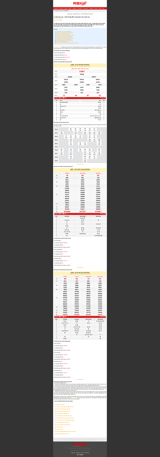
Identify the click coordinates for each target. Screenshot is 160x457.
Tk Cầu (99, 8)
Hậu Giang (100, 276)
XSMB (71, 66)
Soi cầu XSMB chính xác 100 (62, 433)
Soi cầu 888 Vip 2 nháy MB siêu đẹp (63, 415)
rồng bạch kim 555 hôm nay (77, 440)
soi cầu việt (84, 439)
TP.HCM (65, 276)
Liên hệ (82, 452)
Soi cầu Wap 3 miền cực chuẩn (62, 422)
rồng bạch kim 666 (78, 439)
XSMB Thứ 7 (76, 66)
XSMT (71, 170)
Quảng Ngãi (82, 173)
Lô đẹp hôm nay (57, 47)
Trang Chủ (56, 8)
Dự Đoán (74, 8)
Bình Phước (88, 276)
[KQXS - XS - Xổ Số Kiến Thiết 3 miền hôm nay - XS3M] (80, 3)
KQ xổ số (61, 8)
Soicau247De (74, 397)
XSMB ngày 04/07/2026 (85, 66)
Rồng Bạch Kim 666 (60, 404)
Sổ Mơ (95, 8)
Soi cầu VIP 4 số (59, 429)
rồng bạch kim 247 (57, 439)
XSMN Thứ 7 (76, 273)
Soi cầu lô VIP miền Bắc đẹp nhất (63, 409)
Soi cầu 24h (80, 267)
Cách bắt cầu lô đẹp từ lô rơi (62, 41)
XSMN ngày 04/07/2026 (85, 273)
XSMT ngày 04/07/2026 (85, 170)
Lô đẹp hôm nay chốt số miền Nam (63, 39)
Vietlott (69, 8)
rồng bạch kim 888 (71, 439)
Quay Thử (86, 8)
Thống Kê (91, 8)
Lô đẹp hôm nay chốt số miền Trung (64, 36)
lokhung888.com (89, 440)
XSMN (71, 273)
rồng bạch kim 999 (64, 439)
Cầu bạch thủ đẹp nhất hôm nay (63, 34)
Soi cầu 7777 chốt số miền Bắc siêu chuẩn (65, 420)
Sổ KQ (65, 8)
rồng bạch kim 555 (94, 439)
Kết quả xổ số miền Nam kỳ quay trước (64, 37)
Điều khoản (86, 452)
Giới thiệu (78, 452)
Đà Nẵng (67, 173)
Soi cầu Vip (80, 164)
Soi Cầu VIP (80, 8)
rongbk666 (84, 440)
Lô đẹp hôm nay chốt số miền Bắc (63, 31)
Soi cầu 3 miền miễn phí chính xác (63, 424)
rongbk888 (95, 440)
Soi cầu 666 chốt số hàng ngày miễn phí (65, 418)
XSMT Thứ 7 (76, 170)
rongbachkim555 (102, 439)
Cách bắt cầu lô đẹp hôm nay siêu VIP (64, 40)
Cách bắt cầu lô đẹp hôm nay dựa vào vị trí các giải (67, 42)
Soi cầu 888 (80, 379)
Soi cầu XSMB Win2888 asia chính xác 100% (65, 431)
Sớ (103, 8)
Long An (77, 276)
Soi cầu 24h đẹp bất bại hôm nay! (63, 411)
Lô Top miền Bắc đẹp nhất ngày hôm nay (65, 406)
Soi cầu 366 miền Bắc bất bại (62, 413)
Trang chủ (69, 13)
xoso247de (89, 439)
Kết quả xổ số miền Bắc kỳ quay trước (64, 32)
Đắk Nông (98, 173)
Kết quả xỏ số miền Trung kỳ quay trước (65, 35)
